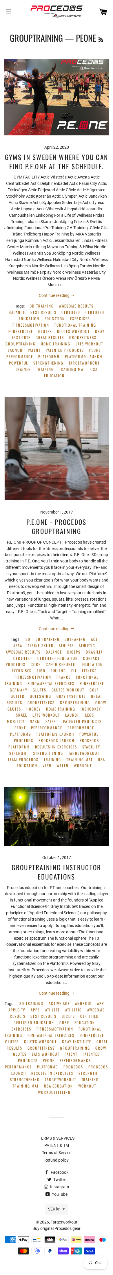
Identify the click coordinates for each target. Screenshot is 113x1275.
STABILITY (91, 747)
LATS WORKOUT (89, 344)
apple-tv (17, 1010)
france (64, 677)
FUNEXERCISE (20, 331)
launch (15, 350)
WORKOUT (83, 765)
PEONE (95, 350)
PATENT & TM (56, 1145)
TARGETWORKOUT (84, 363)
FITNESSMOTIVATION (30, 325)
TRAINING (45, 369)
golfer (18, 696)
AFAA (17, 645)
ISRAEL (20, 715)
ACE (94, 639)
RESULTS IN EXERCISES (56, 747)
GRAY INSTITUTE (71, 696)
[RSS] (100, 39)
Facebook (59, 1172)
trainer (23, 369)
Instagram (59, 1186)
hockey (33, 709)
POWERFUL (18, 363)
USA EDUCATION (58, 1086)
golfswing (40, 696)
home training (55, 344)
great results (50, 337)
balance (17, 312)
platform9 (49, 356)
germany (19, 690)
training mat (72, 369)
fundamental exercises (51, 683)
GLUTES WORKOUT (73, 331)
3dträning (75, 639)
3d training (42, 306)
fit (74, 671)
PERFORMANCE (19, 356)
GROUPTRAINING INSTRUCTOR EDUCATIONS (56, 872)
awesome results (76, 306)
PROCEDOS (24, 740)
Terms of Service (56, 1152)
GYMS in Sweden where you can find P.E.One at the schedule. (56, 161)
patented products (65, 350)
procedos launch (56, 740)
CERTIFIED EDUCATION (57, 658)
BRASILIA (94, 652)
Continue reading (54, 295)
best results (43, 312)
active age (59, 1003)
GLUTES (45, 331)
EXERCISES (80, 318)
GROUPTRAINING (36, 37)
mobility (16, 721)
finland (58, 671)
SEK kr (54, 1209)
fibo (41, 671)
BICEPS (74, 652)
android (83, 1003)
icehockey (91, 709)
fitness (89, 671)
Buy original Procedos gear (56, 1228)
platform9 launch (83, 356)
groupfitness (82, 337)
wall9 (63, 765)
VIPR (47, 765)
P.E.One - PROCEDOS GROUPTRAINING (56, 526)
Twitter (59, 1179)
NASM (35, 721)
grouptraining (21, 344)
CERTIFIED (70, 312)
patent (34, 350)
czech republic (61, 664)
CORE (36, 664)
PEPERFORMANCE (46, 728)
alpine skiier (41, 645)
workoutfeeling (54, 1092)
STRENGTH (18, 753)
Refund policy (56, 1160)
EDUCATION (55, 318)
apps (35, 1010)
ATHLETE (66, 645)
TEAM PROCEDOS (23, 759)
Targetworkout (64, 1222)
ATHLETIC (87, 645)
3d (27, 639)
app (100, 1003)
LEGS (89, 715)
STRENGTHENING (48, 363)
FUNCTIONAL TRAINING (75, 325)
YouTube (59, 1194)
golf (94, 690)
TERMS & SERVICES (56, 1138)
